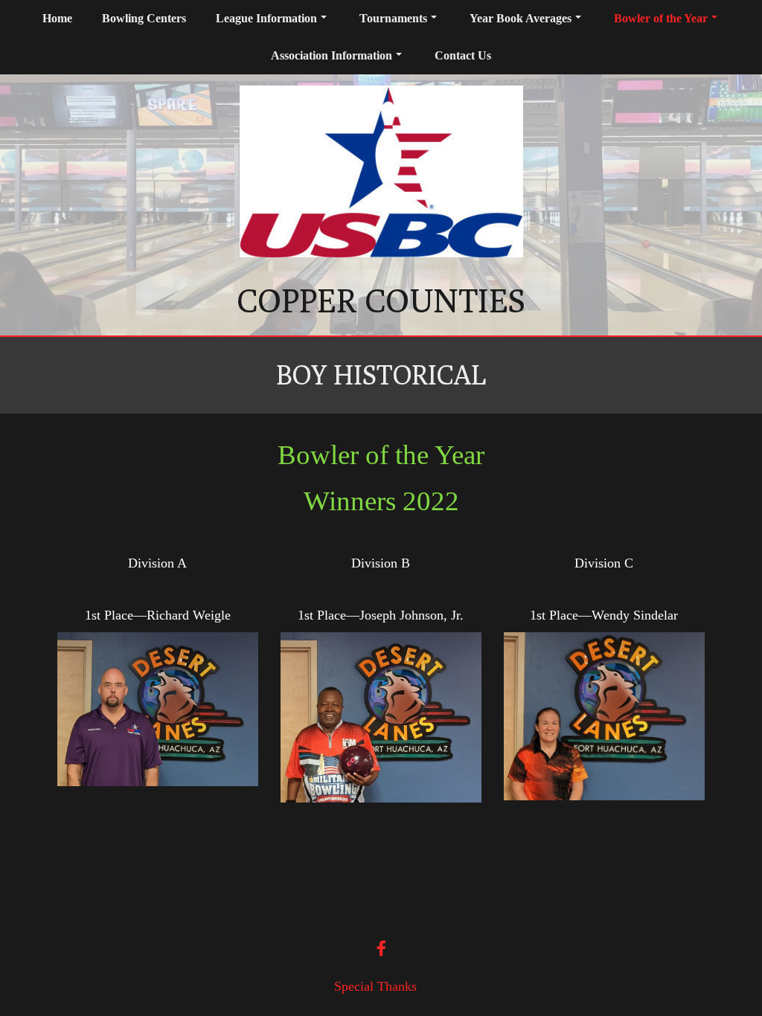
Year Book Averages (521, 18)
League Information (266, 18)
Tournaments (393, 18)
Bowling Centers (144, 18)
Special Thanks (375, 986)
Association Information (331, 55)
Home (57, 18)
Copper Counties (381, 300)
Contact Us (463, 55)
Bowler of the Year (661, 18)
